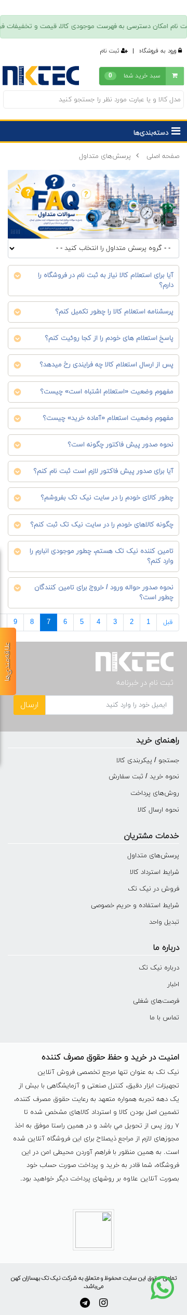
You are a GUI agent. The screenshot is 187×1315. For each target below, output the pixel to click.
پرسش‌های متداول (105, 156)
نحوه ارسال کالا (158, 810)
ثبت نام (110, 51)
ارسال (29, 705)
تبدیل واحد (164, 922)
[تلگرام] (85, 1303)
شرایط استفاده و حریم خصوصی (135, 905)
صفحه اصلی (162, 156)
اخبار (173, 984)
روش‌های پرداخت (154, 793)
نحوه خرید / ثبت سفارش (144, 776)
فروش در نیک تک (153, 889)
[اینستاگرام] (103, 1303)
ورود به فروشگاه (158, 51)
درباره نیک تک (159, 968)
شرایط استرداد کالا (154, 872)
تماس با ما (164, 1017)
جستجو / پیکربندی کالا (147, 760)
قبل (167, 622)
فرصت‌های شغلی (156, 1001)
